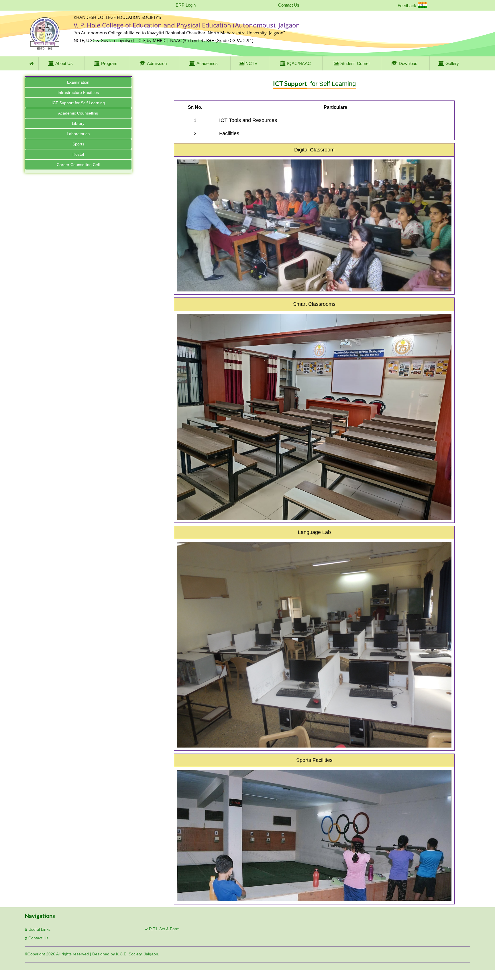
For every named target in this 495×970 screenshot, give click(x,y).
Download (408, 63)
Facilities (229, 133)
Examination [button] (78, 82)
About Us (64, 63)
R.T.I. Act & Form (164, 928)
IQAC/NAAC (298, 63)
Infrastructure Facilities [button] (78, 92)
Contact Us (288, 5)
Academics (207, 63)
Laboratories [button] (78, 133)
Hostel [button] (78, 154)
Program (109, 63)
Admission (157, 63)
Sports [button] (78, 144)
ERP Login (186, 5)
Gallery (452, 63)
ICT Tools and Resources (248, 120)
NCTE (250, 63)
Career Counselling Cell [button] (78, 164)
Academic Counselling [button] (78, 113)
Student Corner (354, 63)
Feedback (407, 5)
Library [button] (78, 123)
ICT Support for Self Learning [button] (78, 102)
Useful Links (38, 929)
